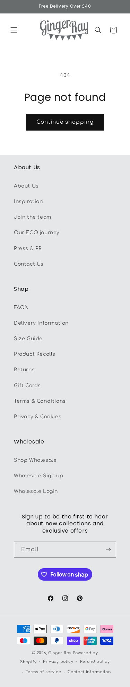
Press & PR (28, 248)
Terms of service (43, 672)
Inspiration (28, 201)
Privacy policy (58, 661)
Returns (24, 369)
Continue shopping (65, 122)
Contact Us (29, 264)
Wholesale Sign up (38, 475)
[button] (13, 30)
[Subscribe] (108, 550)
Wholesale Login (36, 491)
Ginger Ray (59, 653)
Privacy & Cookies (37, 416)
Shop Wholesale (35, 460)
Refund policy (95, 661)
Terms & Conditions (40, 401)
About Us (26, 186)
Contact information (89, 672)
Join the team (32, 217)
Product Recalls (34, 354)
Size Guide (28, 338)
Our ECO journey (37, 232)
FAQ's (21, 307)
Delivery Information (41, 323)
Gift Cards (27, 385)
